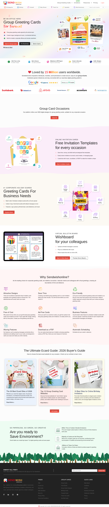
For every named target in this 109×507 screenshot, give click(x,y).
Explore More (9, 212)
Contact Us (40, 485)
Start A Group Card (11, 44)
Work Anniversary (80, 7)
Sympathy (67, 7)
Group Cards (64, 483)
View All (54, 118)
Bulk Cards (40, 488)
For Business (25, 44)
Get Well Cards (64, 498)
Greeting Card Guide (89, 490)
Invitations (77, 2)
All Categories (9, 7)
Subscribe (102, 471)
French (86, 498)
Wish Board (87, 483)
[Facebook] (3, 494)
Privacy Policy (41, 495)
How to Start (8, 47)
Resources (86, 3)
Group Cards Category (66, 488)
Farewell (32, 7)
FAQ (39, 483)
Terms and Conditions (43, 498)
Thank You (55, 7)
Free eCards (64, 485)
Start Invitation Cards (63, 164)
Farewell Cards (64, 493)
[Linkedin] (8, 494)
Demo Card (36, 44)
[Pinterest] (17, 494)
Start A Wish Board (62, 258)
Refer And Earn (41, 490)
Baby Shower (43, 7)
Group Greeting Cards (64, 3)
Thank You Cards (65, 495)
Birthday (21, 7)
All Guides (54, 411)
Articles (86, 488)
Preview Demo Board (79, 258)
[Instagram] (12, 494)
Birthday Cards (64, 490)
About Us (40, 493)
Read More (9, 402)
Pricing (95, 3)
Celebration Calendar (89, 493)
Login (102, 3)
